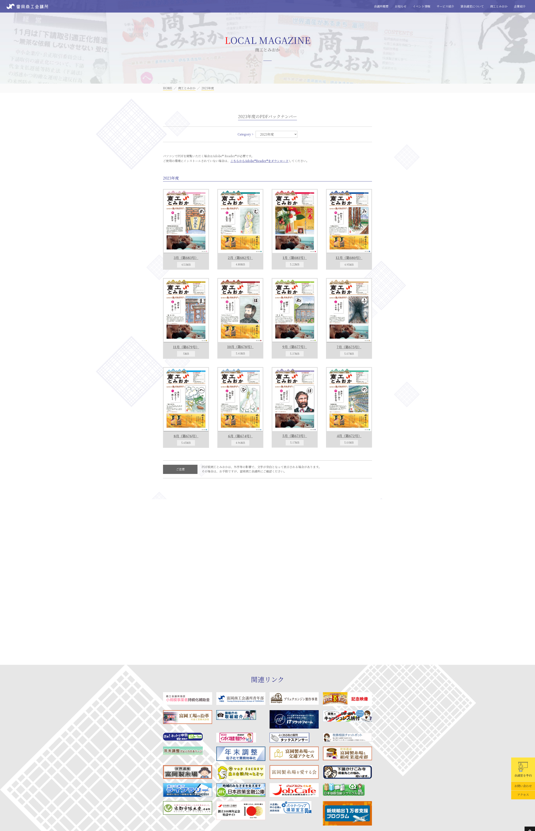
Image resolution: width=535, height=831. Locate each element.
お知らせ (400, 6)
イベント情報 (421, 6)
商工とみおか (499, 6)
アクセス (523, 795)
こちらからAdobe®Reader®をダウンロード (259, 161)
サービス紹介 (445, 6)
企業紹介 (520, 6)
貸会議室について (472, 6)
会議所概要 (381, 6)
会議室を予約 (523, 775)
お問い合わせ (523, 786)
